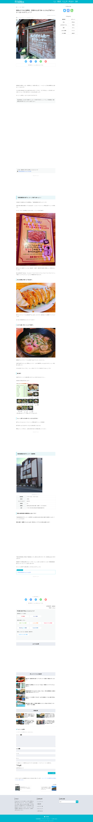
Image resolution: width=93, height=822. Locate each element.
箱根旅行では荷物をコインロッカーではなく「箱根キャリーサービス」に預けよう (40, 685)
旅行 (64, 27)
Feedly (72, 12)
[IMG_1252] (29, 475)
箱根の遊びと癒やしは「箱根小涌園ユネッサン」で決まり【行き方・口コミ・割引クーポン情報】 (40, 704)
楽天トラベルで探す (23, 622)
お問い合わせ (71, 2)
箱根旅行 (53, 606)
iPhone (73, 22)
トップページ (40, 801)
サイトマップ (40, 808)
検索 (77, 1)
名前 (17, 748)
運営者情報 (38, 818)
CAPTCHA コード (20, 768)
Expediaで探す (35, 627)
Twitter (65, 12)
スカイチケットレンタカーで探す (23, 634)
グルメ (54, 607)
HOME (47, 816)
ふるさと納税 (63, 30)
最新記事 (59, 2)
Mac (64, 22)
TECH (73, 24)
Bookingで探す (23, 627)
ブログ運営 (64, 33)
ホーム (55, 2)
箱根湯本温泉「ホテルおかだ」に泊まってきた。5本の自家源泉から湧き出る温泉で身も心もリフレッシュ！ (40, 691)
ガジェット (73, 19)
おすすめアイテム (64, 24)
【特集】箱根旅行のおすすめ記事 (25, 171)
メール (17, 753)
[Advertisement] (35, 75)
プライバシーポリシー (46, 818)
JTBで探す (23, 616)
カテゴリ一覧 (64, 2)
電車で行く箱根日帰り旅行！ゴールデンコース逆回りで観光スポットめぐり (40, 679)
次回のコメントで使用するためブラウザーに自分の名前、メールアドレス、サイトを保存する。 (35, 762)
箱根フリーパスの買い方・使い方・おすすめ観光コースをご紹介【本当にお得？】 (40, 698)
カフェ (73, 27)
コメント (18, 734)
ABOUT (73, 33)
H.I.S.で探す (35, 616)
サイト (17, 758)
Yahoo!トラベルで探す (48, 622)
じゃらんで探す (35, 622)
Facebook (68, 12)
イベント (73, 30)
